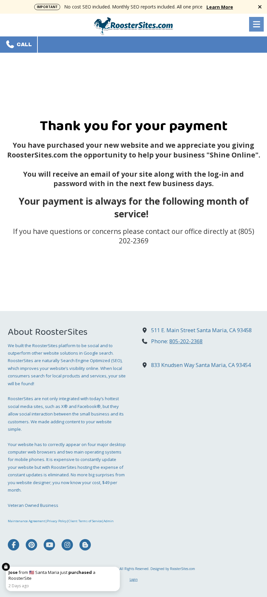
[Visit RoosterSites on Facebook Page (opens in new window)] (13, 544)
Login (134, 579)
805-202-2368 (186, 341)
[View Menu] (256, 24)
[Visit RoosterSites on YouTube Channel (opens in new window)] (49, 544)
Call (23, 44)
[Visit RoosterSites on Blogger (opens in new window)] (85, 544)
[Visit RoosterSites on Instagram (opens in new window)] (67, 544)
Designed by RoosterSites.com (172, 568)
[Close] (118, 568)
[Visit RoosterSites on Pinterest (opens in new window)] (31, 544)
